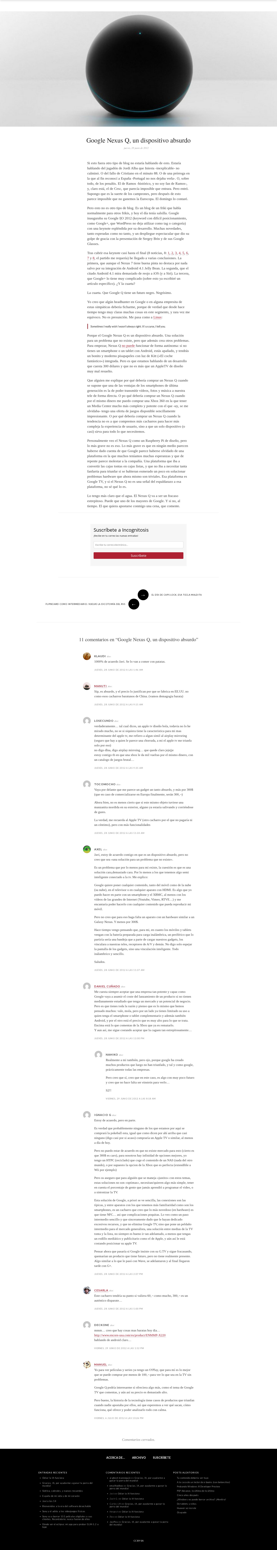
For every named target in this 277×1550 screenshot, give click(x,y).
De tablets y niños (187, 1504)
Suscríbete (138, 555)
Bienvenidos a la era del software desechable (66, 1506)
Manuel (100, 1364)
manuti (100, 686)
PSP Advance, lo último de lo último (195, 1491)
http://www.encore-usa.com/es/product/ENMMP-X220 (130, 1335)
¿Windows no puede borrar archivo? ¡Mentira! (201, 1499)
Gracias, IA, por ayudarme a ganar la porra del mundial (137, 1479)
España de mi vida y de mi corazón (61, 1496)
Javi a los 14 (49, 1501)
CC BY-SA (139, 1540)
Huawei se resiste (186, 1508)
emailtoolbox (116, 1485)
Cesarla (101, 1290)
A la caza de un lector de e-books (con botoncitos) (203, 1482)
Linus (157, 317)
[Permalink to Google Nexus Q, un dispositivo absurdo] (138, 69)
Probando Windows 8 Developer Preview (198, 1486)
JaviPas (114, 1522)
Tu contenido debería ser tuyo (193, 1478)
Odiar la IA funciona (53, 1478)
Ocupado (182, 1512)
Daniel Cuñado (107, 986)
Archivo (139, 1457)
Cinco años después (188, 1495)
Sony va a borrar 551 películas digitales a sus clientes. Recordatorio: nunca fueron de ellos (67, 1517)
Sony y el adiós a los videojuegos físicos (63, 1511)
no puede (128, 346)
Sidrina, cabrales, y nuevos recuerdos (62, 1491)
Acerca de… (115, 1457)
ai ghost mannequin (120, 1478)
